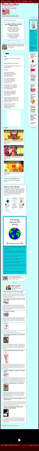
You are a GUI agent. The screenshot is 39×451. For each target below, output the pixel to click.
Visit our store (6, 195)
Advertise (12, 445)
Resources (16, 445)
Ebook (6, 208)
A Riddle (7, 332)
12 (9, 213)
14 (11, 213)
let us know (8, 141)
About (2, 445)
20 (16, 213)
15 (12, 213)
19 (15, 213)
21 (17, 213)
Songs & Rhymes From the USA (10, 16)
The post (4, 332)
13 (10, 213)
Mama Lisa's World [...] (18, 332)
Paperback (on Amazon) (7, 210)
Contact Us (6, 445)
